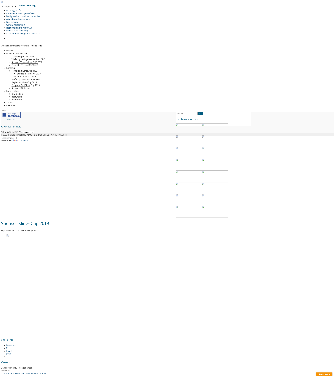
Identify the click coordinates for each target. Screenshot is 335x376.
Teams (9, 102)
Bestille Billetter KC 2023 (29, 73)
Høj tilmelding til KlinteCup (19, 27)
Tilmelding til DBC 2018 (23, 56)
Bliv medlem (17, 93)
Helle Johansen (25, 367)
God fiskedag (12, 22)
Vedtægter (17, 99)
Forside (9, 50)
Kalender (10, 105)
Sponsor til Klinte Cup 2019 (15, 373)
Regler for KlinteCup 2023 (24, 82)
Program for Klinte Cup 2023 (26, 85)
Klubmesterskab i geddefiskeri (21, 13)
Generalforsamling (15, 24)
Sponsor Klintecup (21, 88)
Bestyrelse (17, 96)
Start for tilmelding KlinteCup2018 (23, 33)
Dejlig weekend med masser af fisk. (23, 16)
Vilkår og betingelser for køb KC (27, 79)
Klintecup (10, 67)
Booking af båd (13, 10)
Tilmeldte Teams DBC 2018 (25, 65)
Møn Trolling (12, 91)
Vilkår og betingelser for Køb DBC (28, 59)
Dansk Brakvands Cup (17, 53)
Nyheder (5, 370)
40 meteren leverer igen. (18, 19)
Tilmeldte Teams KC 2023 (24, 76)
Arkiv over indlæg (9, 131)
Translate (23, 140)
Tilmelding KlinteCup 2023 (24, 70)
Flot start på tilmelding (17, 30)
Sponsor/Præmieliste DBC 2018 (27, 62)
